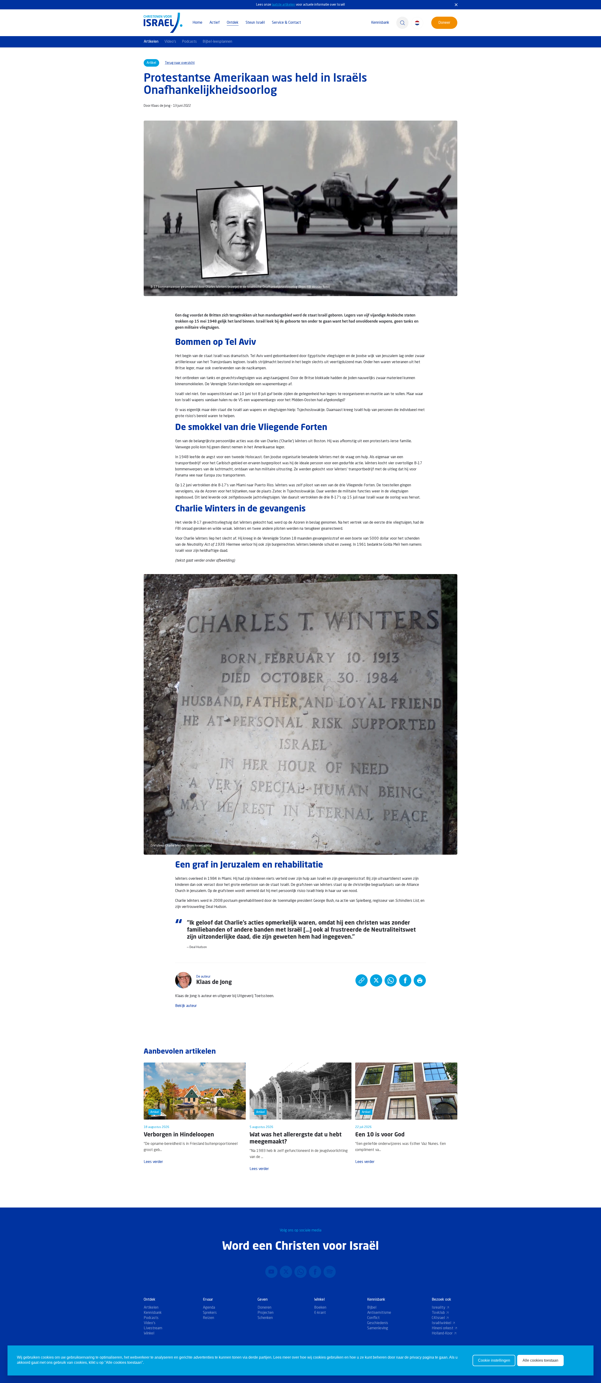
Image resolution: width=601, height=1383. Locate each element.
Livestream (153, 1328)
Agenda (209, 1308)
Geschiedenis (377, 1323)
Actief (214, 23)
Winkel (149, 1333)
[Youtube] (271, 1272)
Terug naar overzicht (180, 63)
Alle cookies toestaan (540, 1360)
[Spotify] (330, 1272)
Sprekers (210, 1313)
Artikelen (151, 42)
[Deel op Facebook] (405, 980)
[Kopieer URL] (361, 980)
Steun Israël (255, 23)
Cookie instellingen (494, 1360)
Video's (170, 42)
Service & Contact (286, 23)
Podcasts (189, 42)
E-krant (320, 1313)
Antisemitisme (379, 1313)
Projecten (266, 1313)
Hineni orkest (442, 1328)
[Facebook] (315, 1272)
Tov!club (438, 1313)
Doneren (264, 1308)
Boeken (320, 1308)
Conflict (373, 1318)
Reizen (208, 1318)
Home (197, 23)
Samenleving (377, 1328)
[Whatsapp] (300, 1272)
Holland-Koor (442, 1333)
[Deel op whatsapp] (391, 980)
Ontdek (233, 23)
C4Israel (438, 1318)
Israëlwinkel (441, 1323)
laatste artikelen (283, 4)
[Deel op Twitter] (376, 980)
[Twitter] (286, 1272)
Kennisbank (380, 23)
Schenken (265, 1318)
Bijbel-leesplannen (217, 42)
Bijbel (371, 1308)
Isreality (438, 1308)
